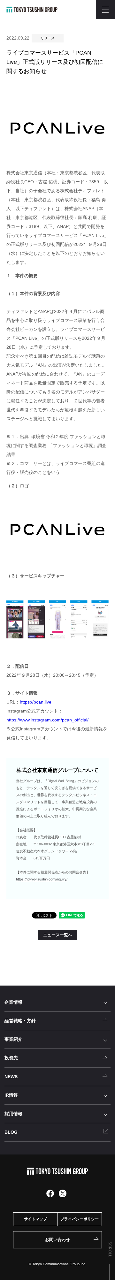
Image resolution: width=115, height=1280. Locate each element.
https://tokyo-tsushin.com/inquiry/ (41, 879)
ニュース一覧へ (57, 935)
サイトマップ (35, 1219)
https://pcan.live (35, 702)
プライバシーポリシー (79, 1219)
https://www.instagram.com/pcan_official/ (47, 719)
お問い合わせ (57, 1239)
